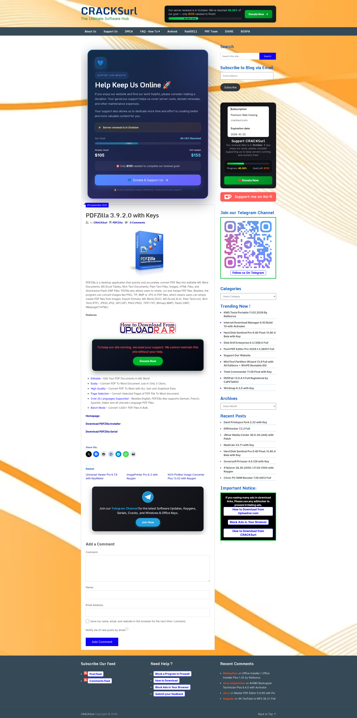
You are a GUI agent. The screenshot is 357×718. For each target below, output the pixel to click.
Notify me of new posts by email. (106, 630)
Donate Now (148, 361)
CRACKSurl (109, 10)
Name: (90, 587)
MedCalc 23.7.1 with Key (239, 444)
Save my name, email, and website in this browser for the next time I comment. (138, 621)
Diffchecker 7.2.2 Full (237, 428)
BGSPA (245, 31)
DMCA (129, 31)
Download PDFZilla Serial (102, 431)
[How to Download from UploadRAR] (148, 328)
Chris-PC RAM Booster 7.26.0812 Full (247, 477)
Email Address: (95, 605)
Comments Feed (99, 680)
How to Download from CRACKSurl (248, 532)
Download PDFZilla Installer (103, 423)
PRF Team (211, 31)
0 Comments (137, 222)
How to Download (166, 680)
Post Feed (95, 674)
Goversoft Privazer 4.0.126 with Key (246, 461)
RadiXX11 (191, 31)
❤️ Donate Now (248, 180)
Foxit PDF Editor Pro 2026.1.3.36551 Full (249, 349)
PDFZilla (118, 222)
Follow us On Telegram (248, 272)
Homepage (92, 415)
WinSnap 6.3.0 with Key (239, 388)
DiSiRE (229, 31)
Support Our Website (237, 355)
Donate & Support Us (147, 180)
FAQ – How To (149, 31)
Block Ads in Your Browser (248, 522)
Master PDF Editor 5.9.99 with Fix (254, 693)
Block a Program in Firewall (172, 673)
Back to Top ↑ (267, 714)
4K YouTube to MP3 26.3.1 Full (256, 698)
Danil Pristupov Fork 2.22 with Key (245, 422)
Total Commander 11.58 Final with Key (248, 371)
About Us (90, 31)
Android (172, 31)
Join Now (148, 522)
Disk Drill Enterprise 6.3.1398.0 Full (246, 342)
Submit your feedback (169, 693)
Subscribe (230, 87)
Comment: (92, 552)
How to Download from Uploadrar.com (248, 511)
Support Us (111, 31)
